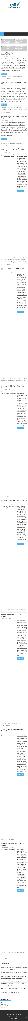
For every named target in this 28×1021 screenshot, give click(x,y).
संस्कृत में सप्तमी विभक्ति (20, 261)
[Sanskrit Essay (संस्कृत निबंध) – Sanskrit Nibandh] (9, 849)
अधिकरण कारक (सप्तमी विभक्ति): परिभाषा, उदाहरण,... (20, 48)
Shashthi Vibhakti (7, 378)
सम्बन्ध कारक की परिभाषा (11, 380)
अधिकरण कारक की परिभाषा (18, 258)
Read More (3, 73)
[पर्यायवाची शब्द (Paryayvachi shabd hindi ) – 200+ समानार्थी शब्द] (9, 735)
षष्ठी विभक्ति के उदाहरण (18, 378)
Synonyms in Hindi (21, 838)
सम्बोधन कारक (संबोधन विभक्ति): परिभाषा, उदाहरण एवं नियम (14, 83)
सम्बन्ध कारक (5, 380)
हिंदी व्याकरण (17, 262)
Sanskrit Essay (10, 952)
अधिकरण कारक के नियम (10, 259)
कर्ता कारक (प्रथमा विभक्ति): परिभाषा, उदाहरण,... (6, 48)
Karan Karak (17, 723)
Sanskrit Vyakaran (8, 109)
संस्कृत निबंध (3, 952)
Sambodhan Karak (11, 107)
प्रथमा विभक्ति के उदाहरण (11, 143)
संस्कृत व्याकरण (4, 107)
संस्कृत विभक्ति (10, 111)
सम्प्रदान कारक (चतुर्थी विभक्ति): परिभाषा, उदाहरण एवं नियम (14, 501)
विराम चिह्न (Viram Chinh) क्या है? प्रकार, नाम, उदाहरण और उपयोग (12, 53)
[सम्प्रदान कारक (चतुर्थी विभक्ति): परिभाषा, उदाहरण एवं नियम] (9, 506)
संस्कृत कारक (25, 109)
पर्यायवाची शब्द (3, 839)
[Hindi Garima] (2, 33)
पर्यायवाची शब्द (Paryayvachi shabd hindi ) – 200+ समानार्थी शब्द (13, 729)
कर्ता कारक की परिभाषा (15, 141)
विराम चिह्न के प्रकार (19, 76)
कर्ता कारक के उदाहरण (23, 141)
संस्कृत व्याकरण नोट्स (4, 145)
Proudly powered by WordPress (8, 1017)
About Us (2, 1002)
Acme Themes (14, 1018)
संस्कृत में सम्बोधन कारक (4, 111)
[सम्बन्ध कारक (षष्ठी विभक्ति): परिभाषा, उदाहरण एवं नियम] (9, 274)
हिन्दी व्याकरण (4, 76)
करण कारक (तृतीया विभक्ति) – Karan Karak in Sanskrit (13, 615)
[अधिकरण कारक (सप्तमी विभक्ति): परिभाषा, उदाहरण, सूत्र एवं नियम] (9, 155)
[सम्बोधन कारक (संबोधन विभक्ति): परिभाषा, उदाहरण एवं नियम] (9, 88)
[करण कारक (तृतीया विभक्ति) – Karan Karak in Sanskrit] (9, 621)
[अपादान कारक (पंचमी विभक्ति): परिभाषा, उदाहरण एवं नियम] (9, 392)
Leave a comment (6, 78)
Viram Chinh (10, 76)
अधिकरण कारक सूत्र (17, 259)
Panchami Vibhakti (17, 494)
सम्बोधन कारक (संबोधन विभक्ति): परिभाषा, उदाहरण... (20, 41)
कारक (1, 143)
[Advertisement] (14, 21)
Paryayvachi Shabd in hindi (13, 838)
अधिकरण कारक (10, 258)
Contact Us (2, 1007)
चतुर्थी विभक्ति (25, 609)
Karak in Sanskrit (11, 723)
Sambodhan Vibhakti (19, 107)
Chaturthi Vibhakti (11, 609)
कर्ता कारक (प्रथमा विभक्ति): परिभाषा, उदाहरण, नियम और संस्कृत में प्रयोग (14, 117)
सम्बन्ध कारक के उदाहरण (19, 380)
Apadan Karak (11, 494)
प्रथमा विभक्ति (5, 143)
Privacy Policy (3, 1004)
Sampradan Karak (18, 609)
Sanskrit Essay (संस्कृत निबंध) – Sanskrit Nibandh (12, 844)
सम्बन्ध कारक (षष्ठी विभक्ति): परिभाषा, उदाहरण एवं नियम (13, 269)
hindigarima (12, 56)
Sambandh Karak (11, 377)
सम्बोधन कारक (14, 109)
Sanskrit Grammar (18, 377)
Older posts (5, 958)
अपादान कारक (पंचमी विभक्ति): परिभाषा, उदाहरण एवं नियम (13, 386)
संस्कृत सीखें (12, 262)
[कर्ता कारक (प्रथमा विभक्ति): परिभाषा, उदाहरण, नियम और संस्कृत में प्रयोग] (9, 122)
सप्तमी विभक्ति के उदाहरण (7, 261)
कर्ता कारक (9, 141)
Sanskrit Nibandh (16, 952)
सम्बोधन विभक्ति (19, 109)
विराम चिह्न (14, 76)
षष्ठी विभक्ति (13, 378)
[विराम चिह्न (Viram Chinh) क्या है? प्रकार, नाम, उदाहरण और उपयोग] (9, 59)
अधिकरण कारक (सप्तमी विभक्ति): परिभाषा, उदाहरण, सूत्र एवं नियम (13, 149)
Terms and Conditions (5, 1006)
